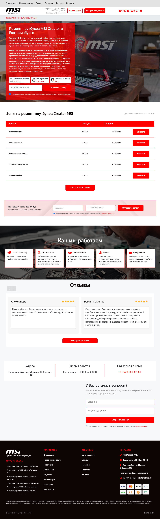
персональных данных (64, 94)
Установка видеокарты (18, 164)
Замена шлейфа (15, 175)
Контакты (70, 3)
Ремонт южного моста (18, 153)
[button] (9, 288)
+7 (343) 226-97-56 (129, 372)
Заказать (141, 132)
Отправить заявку (57, 87)
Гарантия (49, 3)
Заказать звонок (75, 11)
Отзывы (39, 3)
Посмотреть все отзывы (80, 341)
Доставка (59, 3)
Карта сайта (149, 513)
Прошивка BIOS (15, 143)
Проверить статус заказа (95, 11)
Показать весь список (80, 187)
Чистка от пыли (15, 132)
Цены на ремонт (26, 3)
